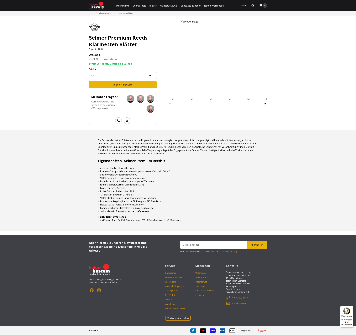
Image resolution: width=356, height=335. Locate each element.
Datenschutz (201, 281)
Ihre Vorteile (170, 281)
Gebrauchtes (139, 5)
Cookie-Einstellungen (204, 290)
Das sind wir (170, 273)
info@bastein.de (239, 303)
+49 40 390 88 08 (240, 297)
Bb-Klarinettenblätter (125, 13)
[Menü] (351, 307)
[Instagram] (99, 290)
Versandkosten (110, 59)
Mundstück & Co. (168, 5)
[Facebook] (92, 290)
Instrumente (122, 5)
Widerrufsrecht (202, 277)
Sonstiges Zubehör (191, 5)
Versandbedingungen (174, 286)
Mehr (244, 5)
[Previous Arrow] (170, 103)
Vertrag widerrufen (178, 318)
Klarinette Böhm (105, 13)
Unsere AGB (200, 273)
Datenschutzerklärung (228, 251)
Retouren (199, 295)
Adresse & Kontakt (173, 277)
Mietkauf (169, 299)
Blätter (153, 5)
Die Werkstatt (171, 295)
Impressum (200, 286)
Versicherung (171, 304)
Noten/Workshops (214, 5)
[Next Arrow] (265, 103)
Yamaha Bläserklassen (175, 308)
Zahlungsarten (171, 290)
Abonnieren (257, 244)
